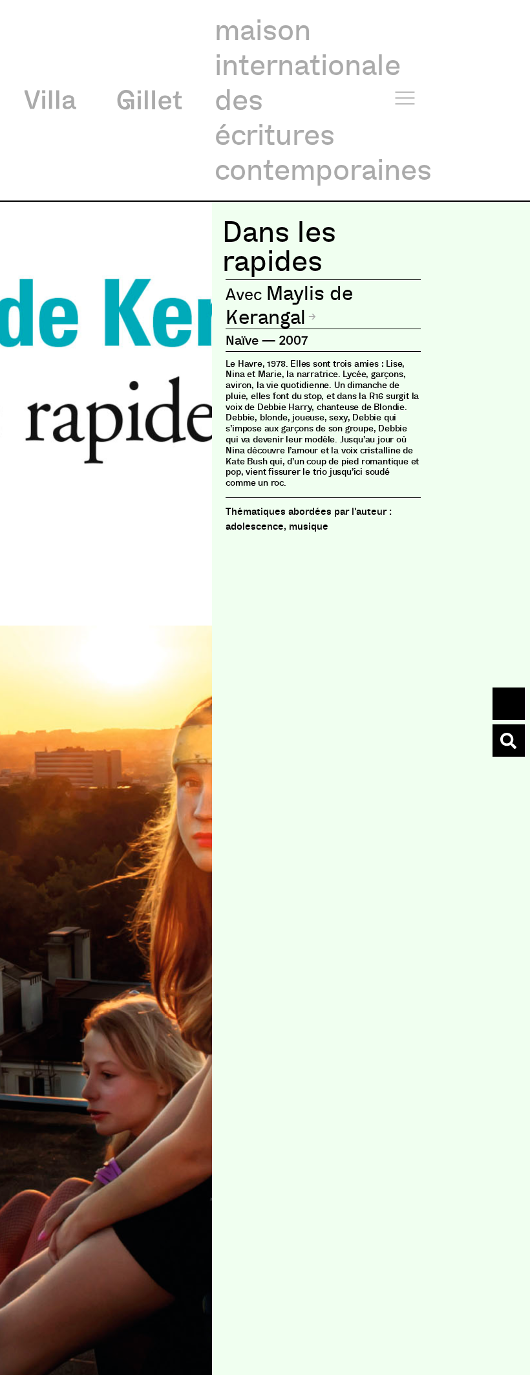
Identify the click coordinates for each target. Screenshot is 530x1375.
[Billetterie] (509, 704)
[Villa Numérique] (509, 740)
